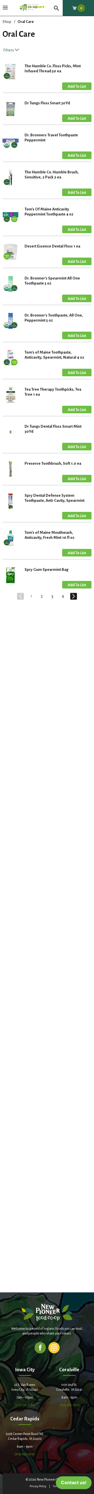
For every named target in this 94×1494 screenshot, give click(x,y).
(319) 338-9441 (24, 1405)
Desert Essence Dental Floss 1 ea (52, 246)
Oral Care (26, 21)
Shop (7, 21)
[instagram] (54, 1347)
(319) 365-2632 (25, 1454)
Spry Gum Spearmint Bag (46, 569)
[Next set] (73, 596)
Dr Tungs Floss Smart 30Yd (47, 103)
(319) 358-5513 (69, 1405)
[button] (76, 86)
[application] (73, 1484)
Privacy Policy (38, 1486)
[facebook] (40, 1347)
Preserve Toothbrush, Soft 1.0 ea (53, 463)
